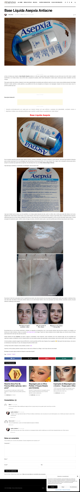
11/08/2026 (14, 394)
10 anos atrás (18, 420)
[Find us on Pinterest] (71, 2)
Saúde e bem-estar (44, 2)
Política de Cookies (58, 489)
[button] (77, 476)
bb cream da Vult (31, 332)
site (31, 345)
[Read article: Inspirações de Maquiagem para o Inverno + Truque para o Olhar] (65, 374)
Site (42, 464)
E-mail (6, 464)
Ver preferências (73, 487)
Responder (11, 408)
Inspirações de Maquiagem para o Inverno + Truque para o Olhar (65, 385)
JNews (10, 487)
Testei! (13, 354)
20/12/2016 (17, 14)
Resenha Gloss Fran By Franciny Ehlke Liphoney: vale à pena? (15, 386)
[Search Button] (75, 2)
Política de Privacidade (66, 489)
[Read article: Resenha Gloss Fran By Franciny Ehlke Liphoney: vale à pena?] (15, 374)
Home (20, 2)
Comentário (7, 443)
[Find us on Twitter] (69, 2)
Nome (6, 459)
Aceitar (52, 487)
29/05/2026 (38, 394)
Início (43, 488)
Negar (63, 487)
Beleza (35, 2)
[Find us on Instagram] (65, 2)
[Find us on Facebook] (67, 2)
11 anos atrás (14, 404)
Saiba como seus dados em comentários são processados (34, 474)
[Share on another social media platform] (74, 358)
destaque (9, 354)
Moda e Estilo (28, 2)
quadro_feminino (14, 412)
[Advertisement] (40, 70)
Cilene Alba (10, 14)
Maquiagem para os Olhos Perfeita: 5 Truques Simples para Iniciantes (38, 386)
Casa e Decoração (56, 2)
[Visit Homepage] (10, 2)
